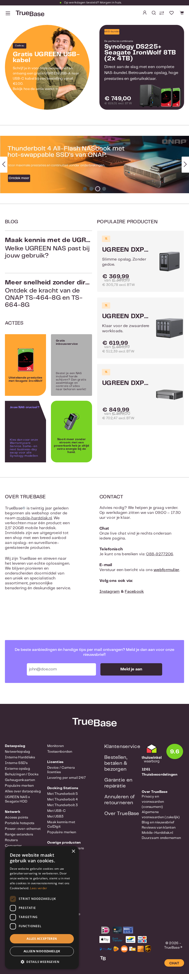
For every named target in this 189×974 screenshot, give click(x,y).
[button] (42, 961)
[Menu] (8, 13)
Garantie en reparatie (118, 783)
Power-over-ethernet (23, 829)
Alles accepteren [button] (42, 939)
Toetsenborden (59, 751)
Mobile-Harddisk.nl (157, 833)
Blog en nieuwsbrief (158, 822)
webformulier (166, 570)
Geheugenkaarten (20, 780)
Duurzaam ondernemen (161, 838)
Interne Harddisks (20, 757)
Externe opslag (17, 768)
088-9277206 (159, 554)
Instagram (109, 591)
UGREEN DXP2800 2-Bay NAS (126, 250)
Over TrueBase (121, 813)
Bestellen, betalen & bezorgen (115, 763)
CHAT (174, 963)
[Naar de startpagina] (29, 13)
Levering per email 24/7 (66, 778)
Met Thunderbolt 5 (62, 794)
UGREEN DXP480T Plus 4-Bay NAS (126, 383)
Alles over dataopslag (23, 791)
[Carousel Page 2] (91, 189)
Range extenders (19, 834)
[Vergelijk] (162, 13)
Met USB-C (56, 811)
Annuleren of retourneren (119, 800)
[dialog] (42, 907)
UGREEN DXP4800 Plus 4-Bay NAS (126, 316)
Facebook (134, 591)
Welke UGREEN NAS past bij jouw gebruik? (48, 248)
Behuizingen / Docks (21, 774)
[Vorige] (3, 165)
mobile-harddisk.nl (34, 518)
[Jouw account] (144, 12)
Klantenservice (122, 746)
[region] (94, 164)
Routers (11, 840)
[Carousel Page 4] (104, 189)
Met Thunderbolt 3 (62, 805)
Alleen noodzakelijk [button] (42, 951)
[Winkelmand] (181, 12)
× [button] (73, 851)
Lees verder (38, 888)
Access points (16, 817)
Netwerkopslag (17, 751)
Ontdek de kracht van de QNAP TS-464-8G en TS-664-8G (48, 293)
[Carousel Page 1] (85, 189)
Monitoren (55, 746)
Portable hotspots (19, 823)
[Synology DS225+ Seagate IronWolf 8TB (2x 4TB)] (160, 96)
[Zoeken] (153, 12)
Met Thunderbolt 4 (62, 799)
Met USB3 (55, 816)
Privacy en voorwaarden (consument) (153, 802)
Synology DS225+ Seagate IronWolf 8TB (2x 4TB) (140, 53)
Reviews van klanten (158, 827)
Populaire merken (19, 785)
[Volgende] (185, 165)
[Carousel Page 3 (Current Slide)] (98, 189)
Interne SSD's (16, 763)
